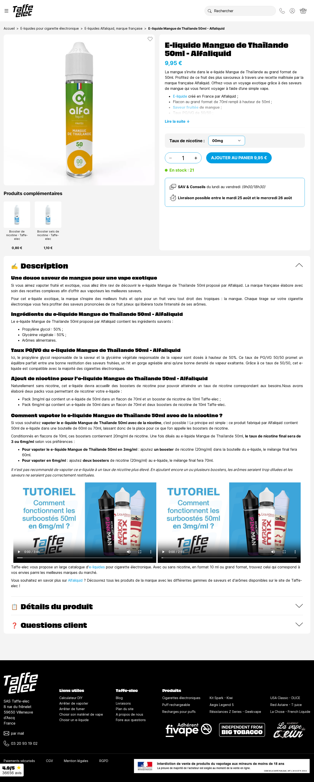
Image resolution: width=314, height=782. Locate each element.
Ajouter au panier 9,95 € (239, 157)
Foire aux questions (131, 720)
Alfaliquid (75, 580)
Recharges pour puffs (179, 712)
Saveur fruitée (186, 107)
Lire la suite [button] (175, 121)
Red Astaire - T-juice (286, 705)
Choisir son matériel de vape (81, 714)
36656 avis (12, 773)
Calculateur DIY (71, 698)
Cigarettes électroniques (181, 698)
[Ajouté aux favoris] (150, 39)
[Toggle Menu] (6, 11)
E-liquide (180, 96)
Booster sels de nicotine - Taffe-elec (48, 235)
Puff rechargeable (176, 705)
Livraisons (123, 703)
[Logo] (23, 10)
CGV (49, 761)
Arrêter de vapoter (73, 703)
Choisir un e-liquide (74, 720)
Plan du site (125, 709)
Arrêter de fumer (72, 709)
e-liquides (97, 567)
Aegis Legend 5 (222, 705)
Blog (119, 698)
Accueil (9, 28)
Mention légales (76, 761)
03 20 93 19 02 (24, 743)
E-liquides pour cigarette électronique (49, 28)
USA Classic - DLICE (285, 698)
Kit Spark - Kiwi (221, 698)
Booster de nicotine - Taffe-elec (17, 235)
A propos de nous (129, 714)
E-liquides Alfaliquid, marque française (114, 28)
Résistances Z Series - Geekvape (235, 712)
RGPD (103, 761)
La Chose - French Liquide (290, 712)
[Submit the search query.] (209, 10)
